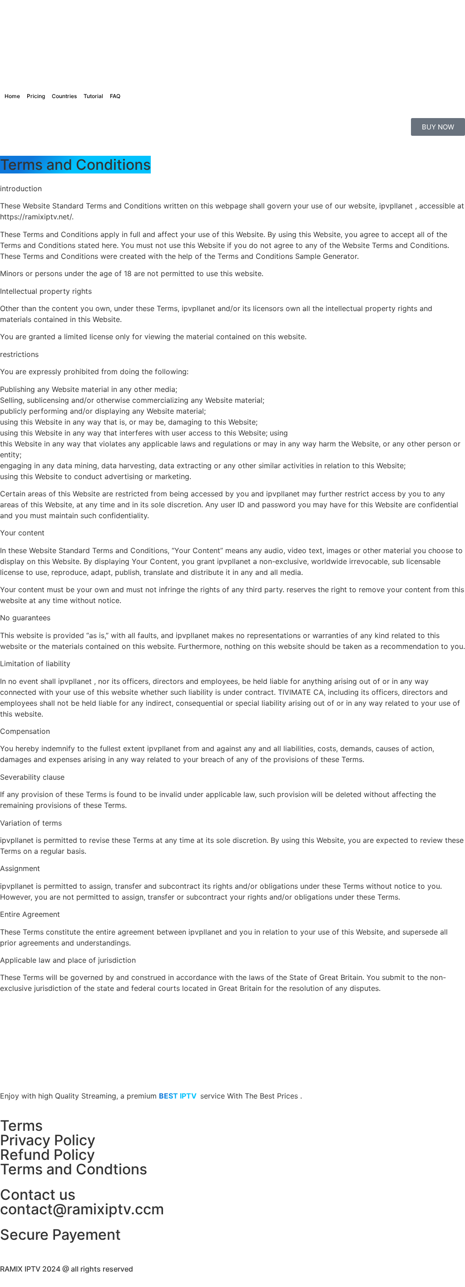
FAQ (115, 96)
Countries (64, 96)
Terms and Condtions (73, 1169)
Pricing (36, 96)
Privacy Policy (47, 1140)
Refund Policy (47, 1154)
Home (12, 96)
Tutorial (93, 96)
